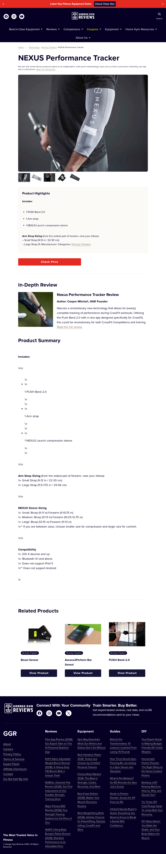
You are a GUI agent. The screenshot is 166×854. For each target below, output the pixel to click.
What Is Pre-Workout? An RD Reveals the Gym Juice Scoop (123, 782)
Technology (34, 47)
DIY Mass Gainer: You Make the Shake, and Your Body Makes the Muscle (151, 829)
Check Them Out (104, 3)
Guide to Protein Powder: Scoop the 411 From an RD (122, 798)
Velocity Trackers (49, 47)
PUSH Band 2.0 (119, 660)
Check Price (49, 262)
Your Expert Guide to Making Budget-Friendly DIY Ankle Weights (152, 745)
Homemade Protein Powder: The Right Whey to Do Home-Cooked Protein (152, 767)
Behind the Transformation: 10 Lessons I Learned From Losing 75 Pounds (123, 745)
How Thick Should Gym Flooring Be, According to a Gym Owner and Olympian (123, 765)
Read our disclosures (45, 69)
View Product (39, 673)
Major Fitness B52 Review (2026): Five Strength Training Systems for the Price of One (58, 814)
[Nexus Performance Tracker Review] (35, 310)
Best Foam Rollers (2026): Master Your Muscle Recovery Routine (88, 800)
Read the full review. (69, 327)
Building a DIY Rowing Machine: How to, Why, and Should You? (151, 789)
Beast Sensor (29, 660)
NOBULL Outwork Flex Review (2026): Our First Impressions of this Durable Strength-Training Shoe (58, 791)
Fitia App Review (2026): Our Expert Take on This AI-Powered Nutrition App (59, 745)
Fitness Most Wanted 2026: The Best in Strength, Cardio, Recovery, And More (89, 780)
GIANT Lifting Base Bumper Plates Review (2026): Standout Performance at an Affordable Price (58, 838)
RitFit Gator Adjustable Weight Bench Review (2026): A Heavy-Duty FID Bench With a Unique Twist (58, 767)
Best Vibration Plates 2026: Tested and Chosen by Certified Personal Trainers (89, 761)
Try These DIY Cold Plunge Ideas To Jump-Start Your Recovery (152, 808)
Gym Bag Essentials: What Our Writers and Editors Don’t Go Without (91, 743)
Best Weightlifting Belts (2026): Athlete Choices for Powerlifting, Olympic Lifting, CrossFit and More (91, 821)
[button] (3, 4)
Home (21, 47)
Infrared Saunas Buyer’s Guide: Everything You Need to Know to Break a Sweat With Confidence (123, 817)
